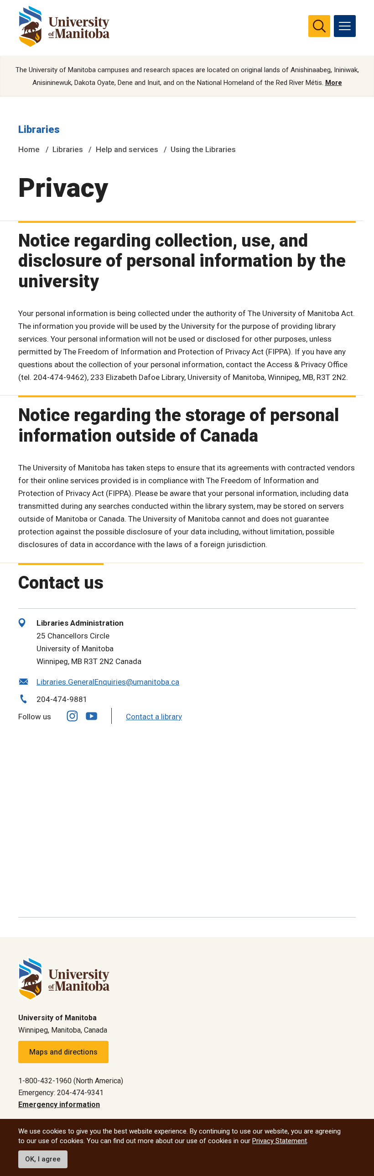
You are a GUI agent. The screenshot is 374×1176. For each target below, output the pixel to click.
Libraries (39, 129)
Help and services (127, 149)
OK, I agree (43, 1159)
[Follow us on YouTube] (91, 714)
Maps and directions (63, 1052)
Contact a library (154, 716)
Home (29, 149)
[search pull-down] (319, 26)
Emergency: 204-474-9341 (61, 1092)
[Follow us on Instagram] (72, 715)
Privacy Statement (279, 1141)
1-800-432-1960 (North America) (70, 1080)
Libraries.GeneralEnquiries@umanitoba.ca (107, 681)
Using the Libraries (203, 149)
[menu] (345, 26)
